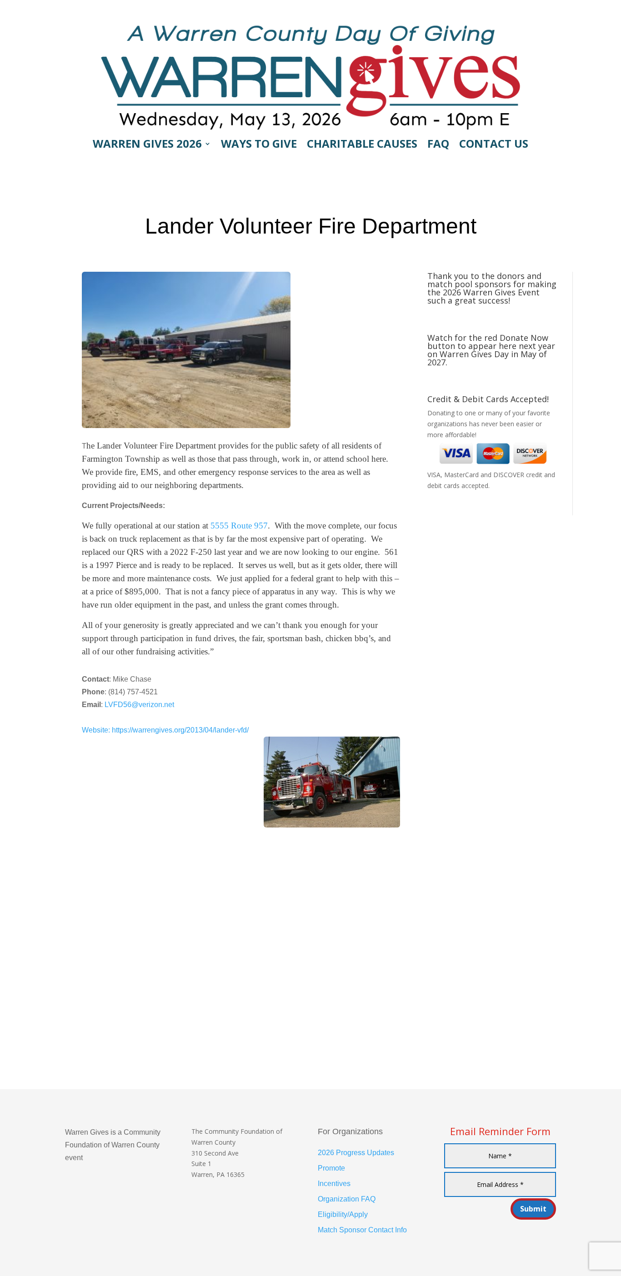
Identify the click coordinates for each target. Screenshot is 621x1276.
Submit (533, 1209)
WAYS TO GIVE (259, 145)
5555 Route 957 (239, 525)
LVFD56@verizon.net (139, 704)
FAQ (438, 145)
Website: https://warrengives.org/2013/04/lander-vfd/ (165, 730)
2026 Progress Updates (356, 1152)
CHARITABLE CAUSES (362, 145)
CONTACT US (493, 145)
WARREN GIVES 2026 (147, 145)
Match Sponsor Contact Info (362, 1230)
